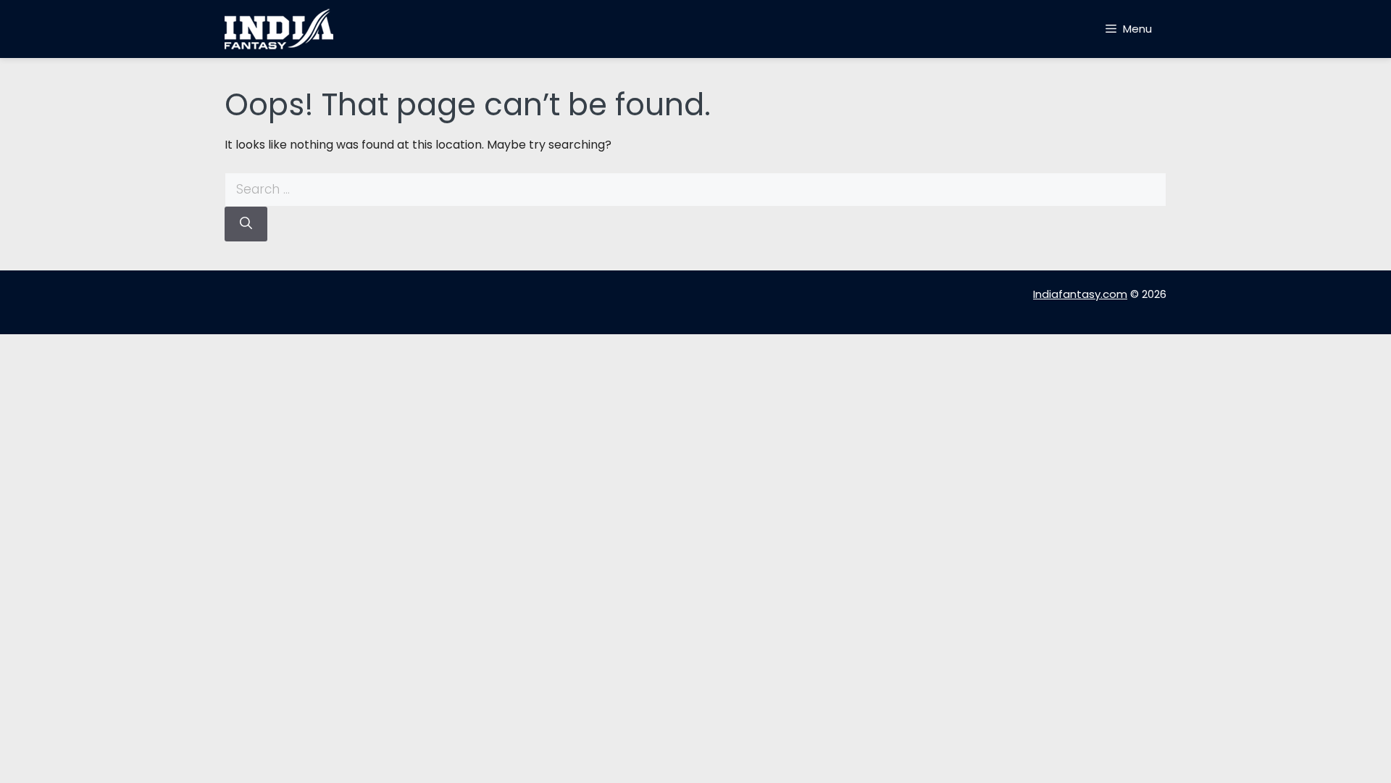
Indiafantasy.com (1080, 294)
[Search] (246, 224)
